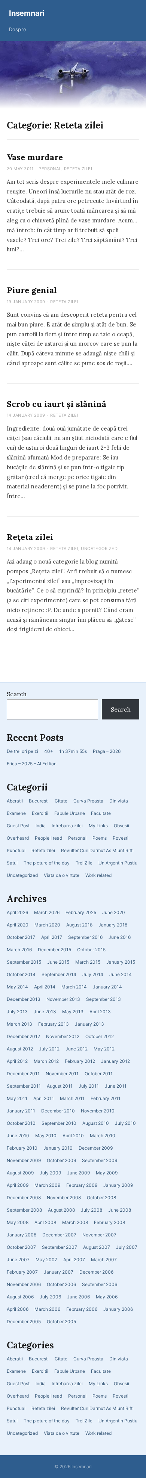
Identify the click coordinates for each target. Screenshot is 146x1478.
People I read (48, 838)
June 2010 (18, 1135)
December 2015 (54, 949)
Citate (61, 801)
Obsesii (121, 825)
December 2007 (59, 1235)
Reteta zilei (43, 850)
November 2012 (62, 1036)
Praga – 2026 (107, 751)
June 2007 (18, 1259)
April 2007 (74, 1259)
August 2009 (20, 1173)
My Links (98, 825)
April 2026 (17, 912)
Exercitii (40, 813)
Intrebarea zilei (67, 825)
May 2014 (17, 987)
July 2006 (50, 1297)
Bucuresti (39, 801)
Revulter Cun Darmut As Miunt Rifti (97, 850)
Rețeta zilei (30, 537)
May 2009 (107, 1173)
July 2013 (17, 1011)
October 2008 (101, 1197)
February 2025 (81, 912)
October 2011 (99, 1073)
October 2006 (61, 1284)
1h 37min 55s (73, 751)
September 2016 (85, 937)
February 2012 (80, 1061)
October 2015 (91, 949)
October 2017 (21, 937)
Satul (12, 863)
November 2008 (64, 1197)
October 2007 (21, 1247)
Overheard (18, 838)
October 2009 (61, 1160)
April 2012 (17, 1061)
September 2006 (99, 1284)
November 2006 (24, 1284)
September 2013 (103, 999)
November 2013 (63, 999)
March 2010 (102, 1135)
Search (17, 694)
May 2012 (104, 1049)
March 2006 (47, 1309)
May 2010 (46, 1135)
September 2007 (59, 1247)
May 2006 (107, 1297)
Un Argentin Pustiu (117, 863)
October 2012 (99, 1036)
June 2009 (78, 1173)
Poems (99, 838)
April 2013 (100, 1011)
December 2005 (24, 1321)
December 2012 (23, 1036)
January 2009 (118, 1185)
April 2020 (17, 925)
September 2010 (59, 1123)
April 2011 (43, 1098)
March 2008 (75, 1222)
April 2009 (17, 1185)
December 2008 (24, 1197)
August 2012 (20, 1049)
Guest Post (18, 825)
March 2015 (87, 962)
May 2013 (72, 1011)
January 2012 (115, 1061)
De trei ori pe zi (22, 751)
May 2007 (46, 1259)
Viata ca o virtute (61, 875)
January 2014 (107, 987)
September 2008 (24, 1210)
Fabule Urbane (69, 813)
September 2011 (24, 1086)
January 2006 (118, 1309)
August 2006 (20, 1297)
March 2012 (46, 1061)
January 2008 (21, 1235)
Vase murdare (35, 157)
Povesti (120, 838)
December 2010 (58, 1111)
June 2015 (58, 962)
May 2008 (17, 1222)
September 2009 (99, 1160)
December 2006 (96, 1272)
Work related (98, 875)
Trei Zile (84, 863)
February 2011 (106, 1098)
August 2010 (95, 1123)
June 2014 (120, 974)
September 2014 (59, 974)
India (41, 825)
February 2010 (22, 1148)
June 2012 (77, 1049)
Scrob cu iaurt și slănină (56, 404)
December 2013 (23, 999)
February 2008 (109, 1222)
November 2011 (62, 1073)
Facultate (101, 813)
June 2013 (45, 1011)
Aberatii (15, 801)
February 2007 (22, 1272)
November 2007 (99, 1235)
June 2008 (119, 1210)
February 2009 (81, 1185)
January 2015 (120, 962)
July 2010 (125, 1123)
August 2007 (96, 1247)
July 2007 (126, 1247)
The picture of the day (47, 863)
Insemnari (26, 13)
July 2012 (49, 1049)
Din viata (118, 801)
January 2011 (21, 1111)
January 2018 (112, 925)
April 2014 (44, 987)
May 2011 (17, 1098)
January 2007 (58, 1272)
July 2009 (50, 1173)
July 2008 (91, 1210)
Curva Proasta (88, 801)
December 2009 (96, 1148)
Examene (16, 813)
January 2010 (58, 1148)
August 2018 (79, 925)
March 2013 (19, 1024)
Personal (77, 838)
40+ (48, 751)
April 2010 (73, 1135)
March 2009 (47, 1185)
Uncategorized (22, 875)
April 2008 (45, 1222)
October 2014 (21, 974)
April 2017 (51, 937)
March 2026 (47, 912)
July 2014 (92, 974)
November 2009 (24, 1160)
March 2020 (47, 925)
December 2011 (23, 1073)
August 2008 (61, 1210)
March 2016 (19, 949)
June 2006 (78, 1297)
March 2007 (104, 1259)
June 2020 (113, 912)
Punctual (16, 850)
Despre (17, 29)
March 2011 (72, 1098)
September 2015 (24, 962)
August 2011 (60, 1086)
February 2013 (53, 1024)
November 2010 (98, 1111)
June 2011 (116, 1086)
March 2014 (74, 987)
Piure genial (32, 290)
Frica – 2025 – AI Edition (32, 763)
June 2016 (120, 937)
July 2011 (89, 1086)
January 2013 (89, 1024)
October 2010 (21, 1123)
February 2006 (81, 1309)
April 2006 (17, 1309)
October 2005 (61, 1321)
